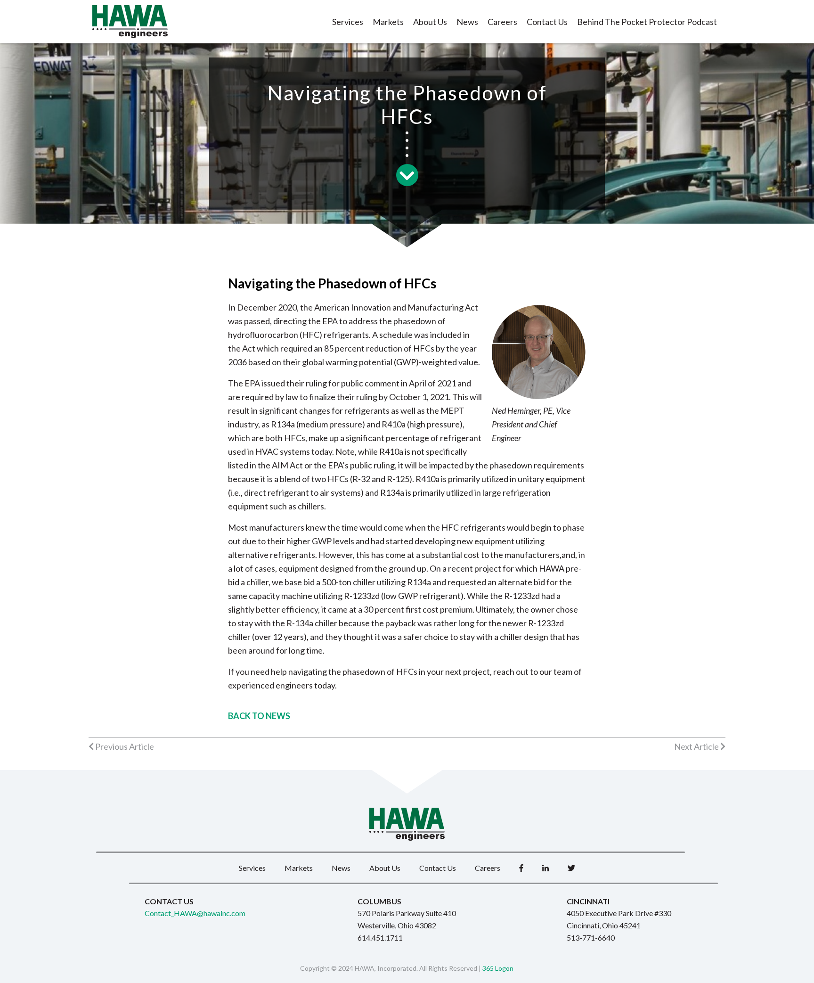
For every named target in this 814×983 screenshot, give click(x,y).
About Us (430, 21)
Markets (388, 21)
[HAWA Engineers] (130, 22)
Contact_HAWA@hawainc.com (195, 913)
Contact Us (547, 21)
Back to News (259, 716)
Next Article (697, 746)
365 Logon (497, 968)
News (467, 21)
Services (347, 21)
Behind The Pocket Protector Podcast (647, 21)
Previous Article (124, 746)
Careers (502, 21)
